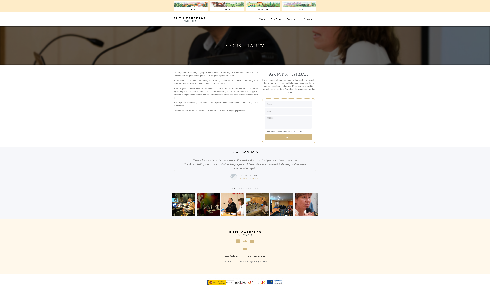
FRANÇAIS (263, 9)
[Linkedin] (238, 241)
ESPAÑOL (190, 10)
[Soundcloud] (245, 241)
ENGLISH (227, 9)
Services (291, 19)
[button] (232, 188)
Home (262, 19)
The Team (276, 19)
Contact (309, 19)
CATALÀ (299, 9)
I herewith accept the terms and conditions (286, 131)
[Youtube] (252, 241)
